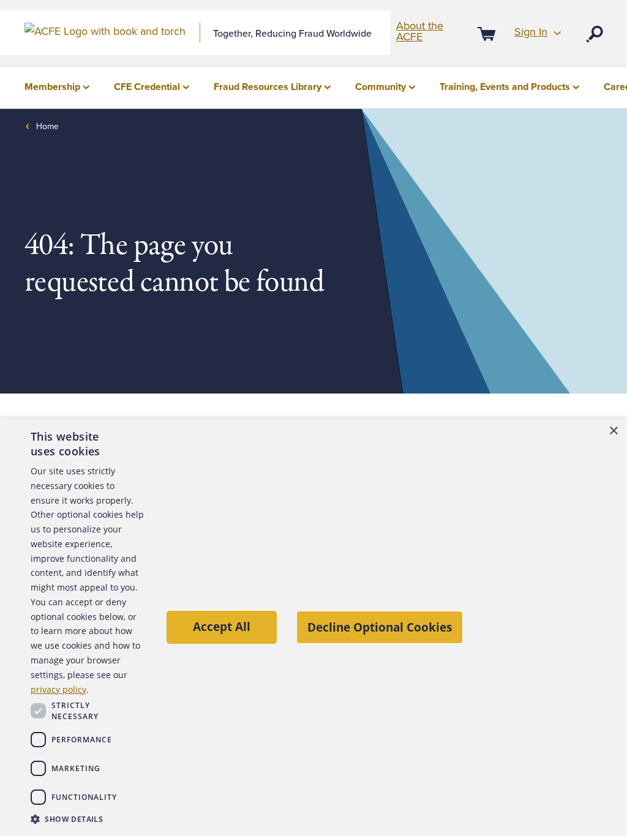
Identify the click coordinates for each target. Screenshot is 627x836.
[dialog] (313, 627)
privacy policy (58, 689)
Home (47, 126)
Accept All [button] (221, 626)
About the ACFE (419, 31)
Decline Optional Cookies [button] (379, 627)
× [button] (613, 431)
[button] (87, 819)
